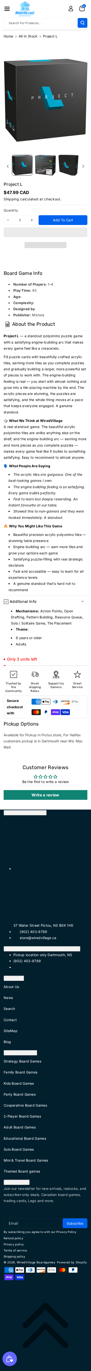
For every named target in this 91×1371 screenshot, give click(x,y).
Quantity (11, 210)
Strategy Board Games (22, 1061)
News (8, 998)
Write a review (45, 795)
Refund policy (13, 1238)
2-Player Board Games (22, 1116)
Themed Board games (22, 1171)
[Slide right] (83, 166)
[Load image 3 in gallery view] (68, 165)
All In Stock (28, 36)
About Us (11, 987)
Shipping (11, 199)
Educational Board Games (25, 1138)
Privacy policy (14, 1244)
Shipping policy (14, 1256)
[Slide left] (8, 166)
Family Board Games (20, 1072)
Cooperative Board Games (25, 1105)
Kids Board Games (19, 1083)
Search (9, 1009)
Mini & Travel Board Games (26, 1160)
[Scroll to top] (45, 1325)
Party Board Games (20, 1094)
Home (8, 36)
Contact (10, 1020)
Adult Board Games (20, 1127)
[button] (45, 233)
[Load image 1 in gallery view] (22, 165)
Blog (7, 1042)
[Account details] (71, 8)
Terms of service (15, 1250)
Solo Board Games (19, 1149)
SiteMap (10, 1031)
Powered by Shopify (72, 1262)
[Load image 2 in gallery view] (45, 165)
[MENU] (7, 9)
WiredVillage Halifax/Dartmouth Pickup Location (42, 949)
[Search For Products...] (82, 23)
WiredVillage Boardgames (25, 813)
